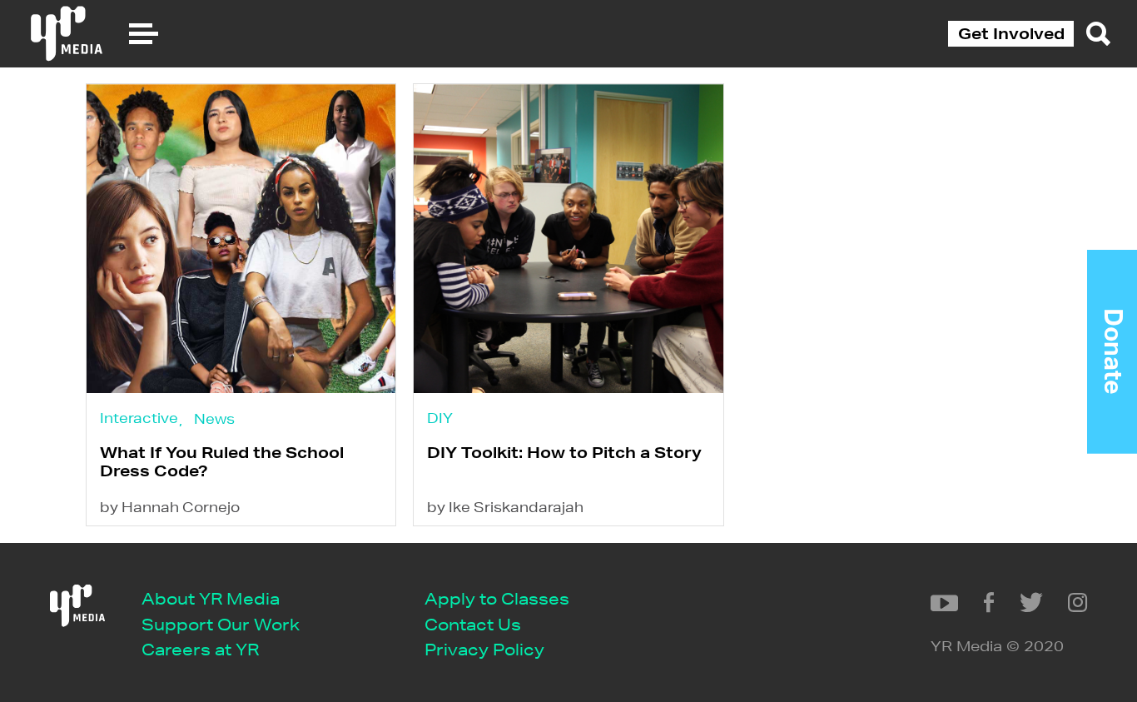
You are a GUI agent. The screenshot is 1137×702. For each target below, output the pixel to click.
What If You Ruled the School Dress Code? (222, 461)
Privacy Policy (484, 649)
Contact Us (473, 624)
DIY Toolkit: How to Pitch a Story (564, 452)
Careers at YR (200, 649)
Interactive (139, 417)
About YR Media (211, 598)
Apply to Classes (497, 598)
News (214, 418)
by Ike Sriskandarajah (505, 506)
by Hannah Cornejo (170, 506)
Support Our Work (221, 624)
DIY (440, 417)
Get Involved (1011, 33)
